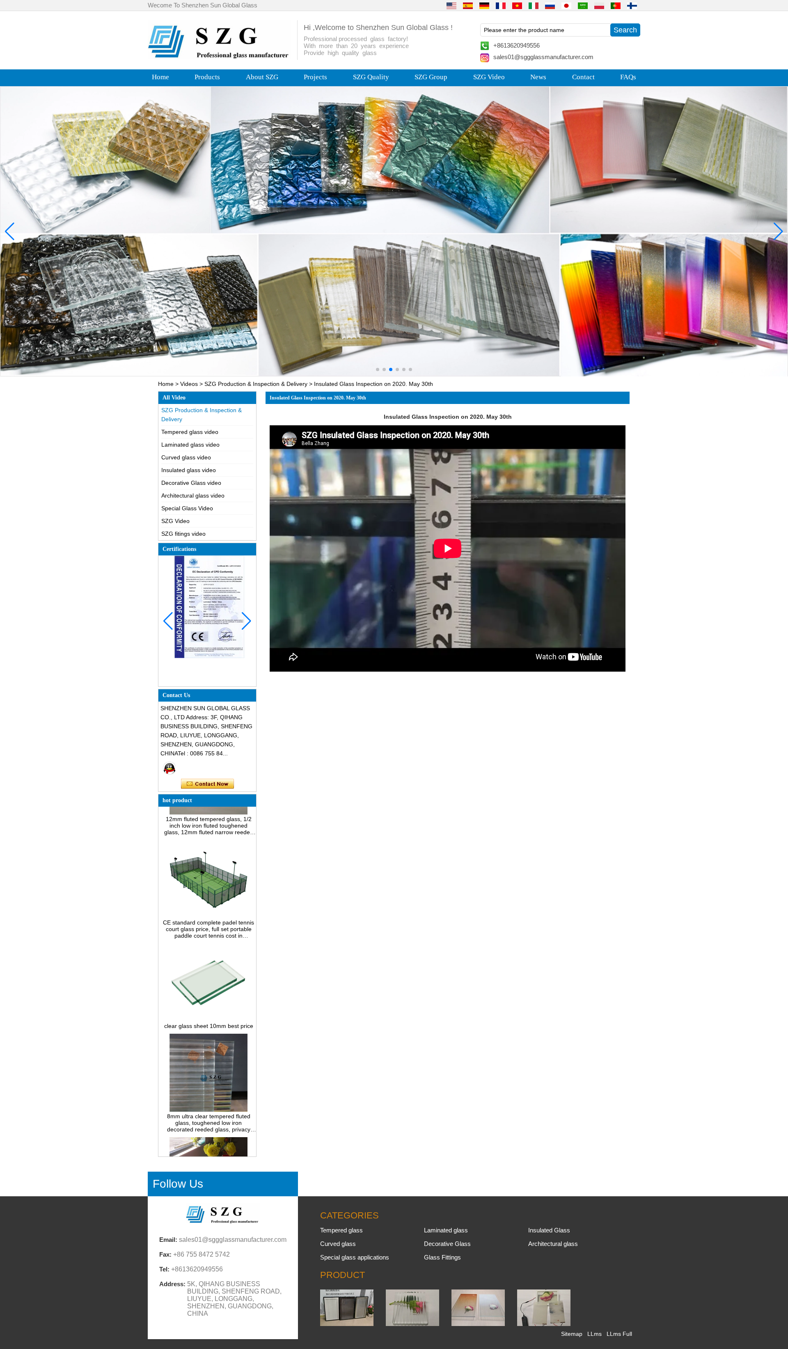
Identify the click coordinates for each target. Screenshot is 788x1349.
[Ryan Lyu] (169, 768)
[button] (377, 369)
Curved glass (338, 1243)
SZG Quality (371, 77)
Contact (583, 77)
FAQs (628, 77)
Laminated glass (446, 1230)
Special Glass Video (187, 508)
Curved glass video (186, 457)
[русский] (550, 5)
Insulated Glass (549, 1230)
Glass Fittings (442, 1257)
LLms (594, 1334)
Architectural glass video (192, 495)
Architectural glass (553, 1243)
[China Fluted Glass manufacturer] (412, 1324)
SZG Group (431, 77)
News (538, 77)
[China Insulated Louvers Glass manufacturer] (346, 1324)
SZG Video (489, 77)
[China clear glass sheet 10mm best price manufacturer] (208, 996)
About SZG (262, 77)
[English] (451, 5)
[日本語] (566, 5)
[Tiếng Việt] (517, 5)
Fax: (165, 1254)
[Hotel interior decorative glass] (394, 231)
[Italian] (533, 5)
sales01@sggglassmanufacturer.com (543, 56)
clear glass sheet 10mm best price (208, 1003)
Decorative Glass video (191, 482)
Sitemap (571, 1334)
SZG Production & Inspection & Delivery (255, 384)
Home (160, 77)
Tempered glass (341, 1230)
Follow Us (178, 1183)
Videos (189, 384)
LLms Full (619, 1334)
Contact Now (207, 784)
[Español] (468, 5)
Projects (315, 77)
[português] (616, 5)
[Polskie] (599, 5)
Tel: (164, 1269)
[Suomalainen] (632, 5)
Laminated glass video (190, 444)
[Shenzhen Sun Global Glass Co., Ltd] (219, 56)
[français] (501, 5)
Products (207, 77)
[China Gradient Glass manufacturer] (478, 1324)
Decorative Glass (447, 1243)
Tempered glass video (189, 432)
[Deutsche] (484, 5)
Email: (168, 1239)
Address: (172, 1283)
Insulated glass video (188, 470)
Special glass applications (354, 1257)
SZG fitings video (183, 533)
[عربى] (583, 5)
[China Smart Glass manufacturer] (543, 1324)
